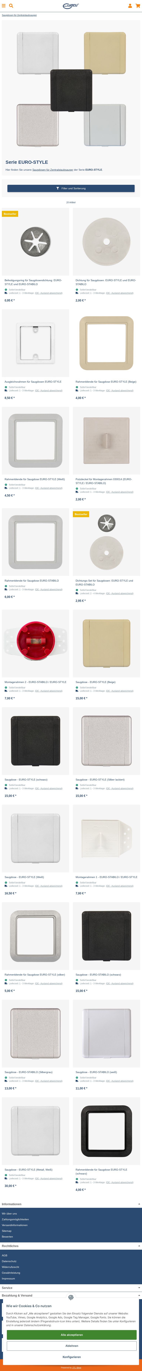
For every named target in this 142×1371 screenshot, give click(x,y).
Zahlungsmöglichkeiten (15, 1219)
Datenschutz (9, 1261)
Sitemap (6, 1230)
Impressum (8, 1278)
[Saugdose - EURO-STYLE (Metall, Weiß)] (35, 1131)
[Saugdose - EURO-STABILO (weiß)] (106, 1033)
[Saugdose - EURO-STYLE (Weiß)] (35, 838)
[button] (130, 6)
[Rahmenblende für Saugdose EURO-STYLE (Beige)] (106, 343)
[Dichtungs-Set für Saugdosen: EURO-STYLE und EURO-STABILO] (106, 542)
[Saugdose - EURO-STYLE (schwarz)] (35, 741)
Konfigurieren (72, 1357)
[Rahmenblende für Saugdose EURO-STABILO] (35, 542)
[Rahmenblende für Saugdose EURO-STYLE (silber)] (35, 936)
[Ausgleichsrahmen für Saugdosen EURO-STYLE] (35, 343)
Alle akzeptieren (72, 1335)
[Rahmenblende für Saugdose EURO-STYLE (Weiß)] (35, 441)
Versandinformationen (15, 1225)
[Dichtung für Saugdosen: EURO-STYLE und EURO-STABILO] (106, 242)
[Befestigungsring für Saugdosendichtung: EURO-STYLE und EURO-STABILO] (35, 242)
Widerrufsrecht (10, 1266)
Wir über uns (9, 1213)
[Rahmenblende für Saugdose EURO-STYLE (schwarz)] (106, 1131)
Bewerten (7, 1236)
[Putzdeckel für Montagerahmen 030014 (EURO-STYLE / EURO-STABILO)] (106, 441)
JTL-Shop (76, 1368)
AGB (4, 1255)
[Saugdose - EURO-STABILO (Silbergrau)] (35, 1033)
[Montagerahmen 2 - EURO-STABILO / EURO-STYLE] (35, 643)
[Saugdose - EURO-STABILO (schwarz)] (106, 936)
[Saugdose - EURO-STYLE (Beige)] (106, 643)
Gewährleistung (11, 1272)
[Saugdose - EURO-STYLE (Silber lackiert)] (106, 741)
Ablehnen (71, 1346)
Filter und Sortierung (73, 188)
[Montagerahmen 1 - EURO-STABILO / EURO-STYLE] (106, 838)
